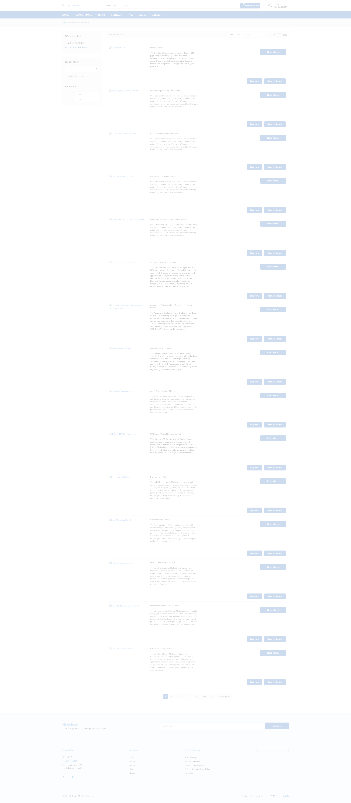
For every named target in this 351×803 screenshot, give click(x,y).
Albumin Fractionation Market (163, 262)
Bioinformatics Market (159, 477)
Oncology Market (157, 48)
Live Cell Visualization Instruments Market (168, 219)
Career (156, 15)
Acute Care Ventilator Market (162, 391)
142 (204, 696)
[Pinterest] (77, 776)
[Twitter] (68, 776)
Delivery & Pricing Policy (195, 765)
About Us (134, 757)
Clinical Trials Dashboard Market (164, 133)
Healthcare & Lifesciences (76, 47)
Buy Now (254, 81)
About (101, 15)
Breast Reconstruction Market (163, 176)
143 (211, 696)
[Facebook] (63, 776)
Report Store (83, 15)
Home (65, 15)
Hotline (277, 4)
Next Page (223, 696)
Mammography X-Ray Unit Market (165, 90)
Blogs (142, 15)
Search (257, 6)
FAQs (130, 15)
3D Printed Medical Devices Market (165, 434)
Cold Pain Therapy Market (161, 648)
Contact (116, 15)
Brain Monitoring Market (160, 520)
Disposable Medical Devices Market (165, 606)
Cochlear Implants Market (161, 348)
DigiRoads (72, 76)
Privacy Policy (190, 757)
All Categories (75, 43)
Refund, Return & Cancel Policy (197, 769)
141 (196, 696)
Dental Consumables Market (162, 563)
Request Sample (275, 81)
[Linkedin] (72, 776)
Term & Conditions (192, 761)
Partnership (189, 773)
